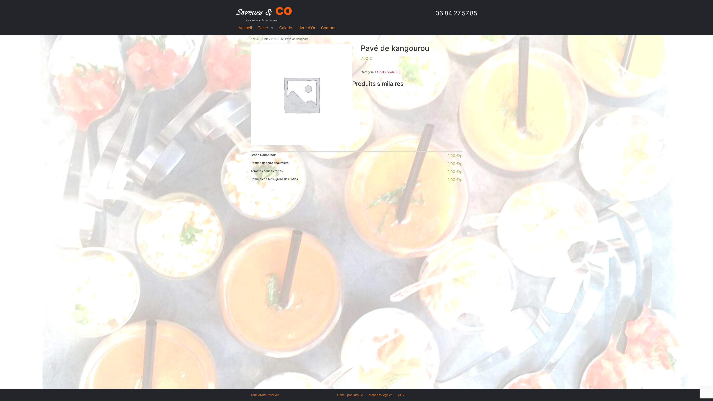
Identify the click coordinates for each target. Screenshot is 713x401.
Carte (263, 27)
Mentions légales (380, 395)
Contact (328, 27)
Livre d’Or (306, 27)
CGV (401, 395)
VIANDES (277, 39)
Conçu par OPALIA (350, 395)
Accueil (245, 27)
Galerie (285, 27)
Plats (265, 39)
